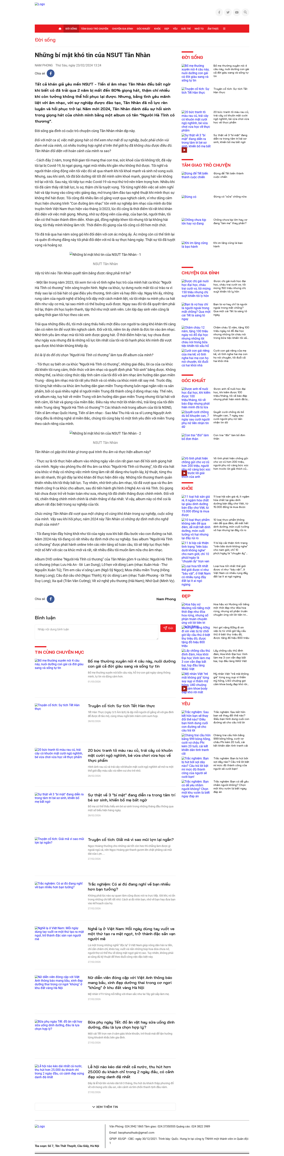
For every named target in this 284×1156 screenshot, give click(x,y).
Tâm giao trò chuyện (94, 28)
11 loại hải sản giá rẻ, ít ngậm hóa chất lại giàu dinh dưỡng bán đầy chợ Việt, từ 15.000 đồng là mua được (231, 502)
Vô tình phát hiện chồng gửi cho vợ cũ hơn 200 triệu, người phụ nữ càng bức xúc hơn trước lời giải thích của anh (230, 465)
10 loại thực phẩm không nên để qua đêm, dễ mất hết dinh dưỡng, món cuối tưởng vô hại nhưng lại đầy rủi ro (231, 525)
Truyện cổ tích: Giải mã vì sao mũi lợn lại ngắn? (131, 839)
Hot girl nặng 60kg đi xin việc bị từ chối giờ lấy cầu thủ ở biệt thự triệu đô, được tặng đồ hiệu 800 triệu (231, 633)
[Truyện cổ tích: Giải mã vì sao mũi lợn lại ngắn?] (59, 840)
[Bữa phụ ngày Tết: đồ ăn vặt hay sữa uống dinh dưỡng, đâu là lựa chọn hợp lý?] (59, 1025)
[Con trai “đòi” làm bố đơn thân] (196, 437)
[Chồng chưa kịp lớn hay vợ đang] (196, 221)
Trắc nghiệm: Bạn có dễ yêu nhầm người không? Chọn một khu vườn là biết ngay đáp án (231, 787)
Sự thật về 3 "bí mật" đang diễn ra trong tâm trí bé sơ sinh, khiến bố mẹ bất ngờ (131, 797)
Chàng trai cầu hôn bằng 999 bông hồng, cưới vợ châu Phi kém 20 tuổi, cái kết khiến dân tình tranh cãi (230, 740)
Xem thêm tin (107, 1107)
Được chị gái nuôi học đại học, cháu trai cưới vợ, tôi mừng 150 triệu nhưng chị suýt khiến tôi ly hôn (229, 286)
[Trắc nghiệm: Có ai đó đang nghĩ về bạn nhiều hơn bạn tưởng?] (59, 885)
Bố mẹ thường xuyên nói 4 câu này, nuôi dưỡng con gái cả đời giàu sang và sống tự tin (132, 664)
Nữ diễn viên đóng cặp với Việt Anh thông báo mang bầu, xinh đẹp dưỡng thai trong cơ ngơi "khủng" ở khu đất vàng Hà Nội (130, 982)
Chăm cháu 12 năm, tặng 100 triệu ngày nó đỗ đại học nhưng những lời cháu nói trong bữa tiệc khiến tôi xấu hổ (231, 334)
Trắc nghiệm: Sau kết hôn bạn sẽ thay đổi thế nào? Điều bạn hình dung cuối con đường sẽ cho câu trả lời (231, 717)
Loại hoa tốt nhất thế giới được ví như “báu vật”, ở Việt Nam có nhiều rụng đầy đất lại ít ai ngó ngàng (230, 571)
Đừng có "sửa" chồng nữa (230, 196)
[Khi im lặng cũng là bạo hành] (196, 244)
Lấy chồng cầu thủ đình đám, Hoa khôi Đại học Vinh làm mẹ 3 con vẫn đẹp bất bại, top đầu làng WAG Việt (230, 656)
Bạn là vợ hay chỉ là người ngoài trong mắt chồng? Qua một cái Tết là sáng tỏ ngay (230, 309)
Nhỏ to (199, 28)
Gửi (170, 628)
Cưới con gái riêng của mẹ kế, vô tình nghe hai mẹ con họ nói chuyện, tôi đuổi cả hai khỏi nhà (230, 356)
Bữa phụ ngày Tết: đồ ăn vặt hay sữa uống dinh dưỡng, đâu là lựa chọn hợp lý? (131, 1025)
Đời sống (71, 28)
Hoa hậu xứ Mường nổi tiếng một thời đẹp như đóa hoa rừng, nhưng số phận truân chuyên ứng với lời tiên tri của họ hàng (231, 611)
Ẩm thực (213, 28)
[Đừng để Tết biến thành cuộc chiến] (196, 175)
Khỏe (157, 28)
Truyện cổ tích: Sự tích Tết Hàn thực (121, 705)
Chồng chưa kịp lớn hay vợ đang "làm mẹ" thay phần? (230, 221)
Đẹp (166, 28)
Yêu (175, 28)
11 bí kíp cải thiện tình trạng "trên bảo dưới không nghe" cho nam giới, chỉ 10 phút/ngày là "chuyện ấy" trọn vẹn (230, 550)
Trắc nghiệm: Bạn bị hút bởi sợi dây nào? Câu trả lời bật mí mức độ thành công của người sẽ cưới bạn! (231, 763)
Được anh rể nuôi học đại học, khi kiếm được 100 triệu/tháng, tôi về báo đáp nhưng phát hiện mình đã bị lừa (230, 395)
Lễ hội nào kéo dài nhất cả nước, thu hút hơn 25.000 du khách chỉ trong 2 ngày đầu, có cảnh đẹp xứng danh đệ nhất (131, 1071)
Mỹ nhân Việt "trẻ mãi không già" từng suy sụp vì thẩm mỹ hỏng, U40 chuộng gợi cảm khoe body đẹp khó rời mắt (231, 680)
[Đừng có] (189, 196)
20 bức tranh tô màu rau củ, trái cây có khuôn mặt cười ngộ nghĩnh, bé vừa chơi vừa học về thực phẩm (130, 755)
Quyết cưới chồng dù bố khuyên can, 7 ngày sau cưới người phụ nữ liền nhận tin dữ (228, 417)
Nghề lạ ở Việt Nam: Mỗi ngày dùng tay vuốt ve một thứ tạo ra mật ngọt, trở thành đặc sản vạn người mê (131, 933)
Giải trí (186, 28)
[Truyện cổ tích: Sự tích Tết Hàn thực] (59, 707)
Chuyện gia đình (122, 28)
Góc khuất (143, 28)
